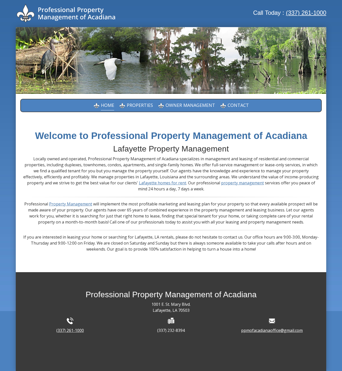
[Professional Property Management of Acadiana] (66, 13)
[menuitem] (103, 105)
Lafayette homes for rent (162, 183)
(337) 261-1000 (306, 12)
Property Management (70, 204)
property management (242, 183)
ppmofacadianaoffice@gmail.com (272, 330)
